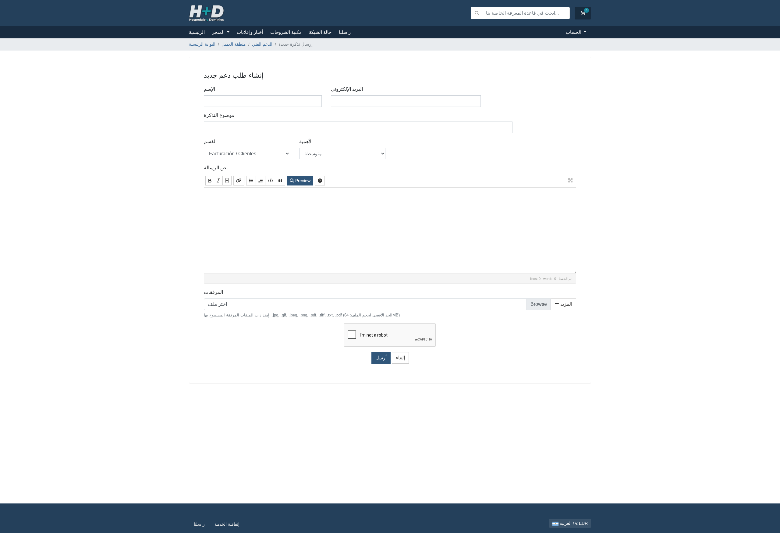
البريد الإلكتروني (347, 89)
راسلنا (345, 32)
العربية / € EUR (573, 523)
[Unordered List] (251, 180)
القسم (210, 141)
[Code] (270, 180)
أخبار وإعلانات (250, 32)
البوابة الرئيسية (202, 44)
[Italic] (218, 180)
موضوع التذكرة (219, 115)
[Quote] (280, 180)
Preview (302, 180)
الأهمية (306, 141)
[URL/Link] (238, 180)
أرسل (381, 357)
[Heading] (227, 180)
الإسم (209, 89)
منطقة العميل (234, 44)
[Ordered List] (260, 180)
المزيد (565, 304)
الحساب (574, 32)
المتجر (219, 32)
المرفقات (213, 292)
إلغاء (400, 357)
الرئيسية (197, 32)
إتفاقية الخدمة (226, 524)
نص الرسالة (216, 167)
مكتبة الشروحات (286, 32)
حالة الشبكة (320, 32)
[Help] (320, 180)
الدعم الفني (262, 44)
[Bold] (209, 180)
